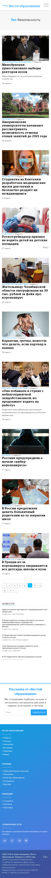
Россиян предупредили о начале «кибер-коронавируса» (22, 461)
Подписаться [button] (39, 712)
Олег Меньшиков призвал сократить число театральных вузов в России (20, 646)
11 (10, 590)
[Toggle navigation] (46, 5)
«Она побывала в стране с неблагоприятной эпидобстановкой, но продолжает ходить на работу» (23, 398)
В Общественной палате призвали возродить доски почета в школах (24, 636)
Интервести (8, 780)
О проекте (8, 800)
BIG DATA (6, 455)
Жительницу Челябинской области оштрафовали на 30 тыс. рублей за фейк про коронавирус (25, 292)
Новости (7, 737)
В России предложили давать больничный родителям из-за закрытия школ (23, 514)
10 (5, 590)
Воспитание (18, 614)
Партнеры (8, 807)
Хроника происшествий (15, 283)
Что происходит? (20, 639)
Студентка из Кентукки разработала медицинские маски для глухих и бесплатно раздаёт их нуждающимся (24, 186)
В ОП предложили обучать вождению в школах (22, 656)
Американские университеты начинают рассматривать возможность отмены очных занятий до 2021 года (24, 129)
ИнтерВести (8, 118)
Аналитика (8, 744)
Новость (37, 61)
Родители (7, 233)
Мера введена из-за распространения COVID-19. (22, 77)
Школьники (18, 659)
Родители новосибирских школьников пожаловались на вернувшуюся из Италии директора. (24, 412)
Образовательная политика (16, 61)
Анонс (15, 629)
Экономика (8, 773)
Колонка (21, 337)
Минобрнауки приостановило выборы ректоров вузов (21, 68)
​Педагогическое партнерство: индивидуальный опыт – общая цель (25, 610)
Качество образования (13, 777)
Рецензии (7, 750)
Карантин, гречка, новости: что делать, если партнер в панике (24, 344)
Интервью (8, 747)
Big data (7, 783)
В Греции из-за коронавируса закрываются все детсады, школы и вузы (25, 565)
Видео (6, 754)
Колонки (7, 740)
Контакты (7, 803)
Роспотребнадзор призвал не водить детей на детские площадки (25, 240)
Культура (16, 650)
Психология (8, 337)
